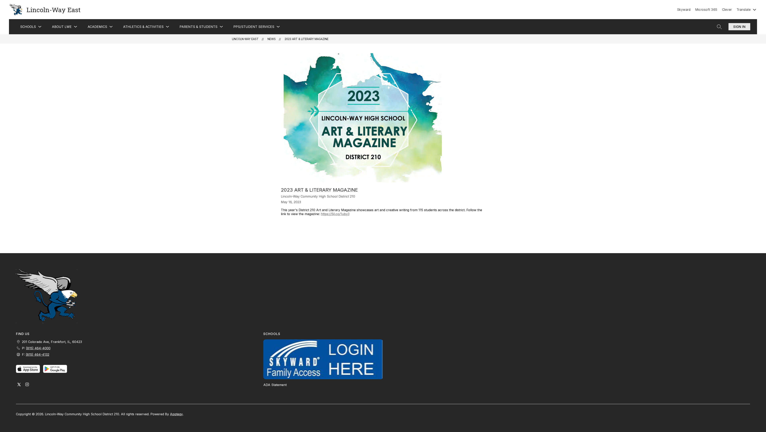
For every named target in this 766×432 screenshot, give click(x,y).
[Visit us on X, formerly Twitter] (19, 385)
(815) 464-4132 (37, 355)
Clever (727, 10)
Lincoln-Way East (245, 39)
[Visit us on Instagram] (27, 385)
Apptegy (176, 414)
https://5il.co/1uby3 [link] (335, 214)
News (272, 39)
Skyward (684, 10)
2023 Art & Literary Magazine (307, 39)
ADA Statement (275, 385)
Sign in (739, 27)
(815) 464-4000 (38, 348)
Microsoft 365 (706, 10)
